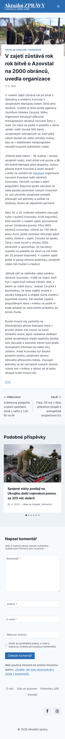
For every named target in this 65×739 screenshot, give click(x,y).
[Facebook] (47, 711)
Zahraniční (34, 50)
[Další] (56, 478)
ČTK (7, 382)
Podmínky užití (49, 688)
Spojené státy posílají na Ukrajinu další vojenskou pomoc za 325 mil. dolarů (32, 493)
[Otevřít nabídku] (58, 6)
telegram (38, 173)
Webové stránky (16, 634)
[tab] (26, 515)
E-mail (11, 619)
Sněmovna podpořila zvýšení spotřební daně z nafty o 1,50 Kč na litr (17, 406)
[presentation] (32, 463)
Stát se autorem (27, 688)
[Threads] (57, 711)
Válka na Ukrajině (15, 50)
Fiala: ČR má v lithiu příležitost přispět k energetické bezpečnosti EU (48, 406)
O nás (10, 688)
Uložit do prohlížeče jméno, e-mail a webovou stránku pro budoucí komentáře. (32, 645)
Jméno (11, 604)
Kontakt (32, 694)
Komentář (13, 558)
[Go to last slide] (8, 478)
